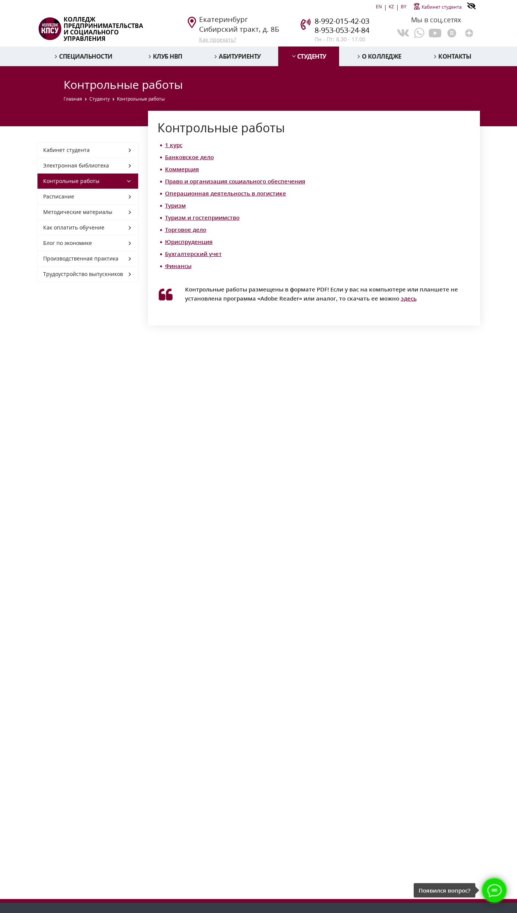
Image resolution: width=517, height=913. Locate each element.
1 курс (173, 145)
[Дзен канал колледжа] (469, 32)
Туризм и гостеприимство (202, 217)
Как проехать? (217, 39)
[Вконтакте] (403, 32)
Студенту (311, 56)
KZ (391, 6)
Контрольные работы (71, 180)
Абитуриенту (240, 56)
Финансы (178, 266)
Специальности (85, 56)
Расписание (58, 196)
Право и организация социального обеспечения (235, 181)
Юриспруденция (189, 241)
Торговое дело (185, 229)
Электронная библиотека (76, 165)
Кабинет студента (442, 7)
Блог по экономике (67, 242)
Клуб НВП (167, 56)
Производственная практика (80, 258)
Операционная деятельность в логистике (225, 193)
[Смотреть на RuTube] (452, 32)
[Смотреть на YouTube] (435, 32)
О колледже (382, 56)
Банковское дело (189, 157)
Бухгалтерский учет (193, 253)
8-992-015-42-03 (342, 21)
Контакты (454, 56)
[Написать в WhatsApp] (419, 32)
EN (379, 6)
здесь (409, 298)
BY (403, 6)
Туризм (175, 205)
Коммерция (182, 169)
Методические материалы (77, 211)
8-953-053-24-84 (342, 30)
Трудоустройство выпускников (83, 273)
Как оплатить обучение (73, 227)
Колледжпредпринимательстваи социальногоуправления (103, 29)
